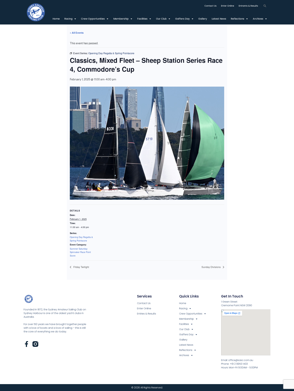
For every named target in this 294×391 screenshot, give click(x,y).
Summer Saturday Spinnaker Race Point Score (80, 252)
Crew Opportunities (93, 19)
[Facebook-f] (26, 344)
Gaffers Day (182, 19)
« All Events (77, 32)
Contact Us (210, 5)
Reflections (237, 19)
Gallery (202, 19)
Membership (121, 19)
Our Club (161, 19)
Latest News (219, 19)
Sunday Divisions (211, 267)
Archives (258, 19)
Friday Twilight (81, 267)
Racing (68, 19)
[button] (265, 5)
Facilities (142, 19)
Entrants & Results (248, 5)
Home (56, 19)
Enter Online (227, 5)
